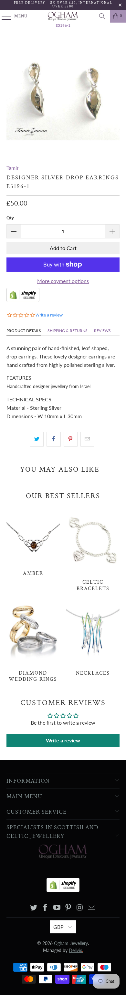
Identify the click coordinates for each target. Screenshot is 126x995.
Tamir (12, 168)
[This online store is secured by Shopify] (22, 300)
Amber (33, 543)
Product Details (23, 330)
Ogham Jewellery (71, 943)
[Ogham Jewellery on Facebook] (45, 908)
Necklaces (93, 638)
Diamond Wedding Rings (33, 641)
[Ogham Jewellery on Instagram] (80, 908)
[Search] (102, 16)
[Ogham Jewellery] (63, 16)
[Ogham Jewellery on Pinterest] (68, 908)
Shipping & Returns (67, 330)
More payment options (63, 281)
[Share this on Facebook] (53, 439)
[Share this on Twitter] (37, 439)
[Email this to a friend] (87, 439)
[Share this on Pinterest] (71, 439)
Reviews (102, 330)
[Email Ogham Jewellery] (91, 908)
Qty (10, 217)
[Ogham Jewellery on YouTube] (57, 908)
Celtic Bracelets (93, 550)
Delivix (76, 950)
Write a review (63, 740)
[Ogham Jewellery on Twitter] (34, 908)
